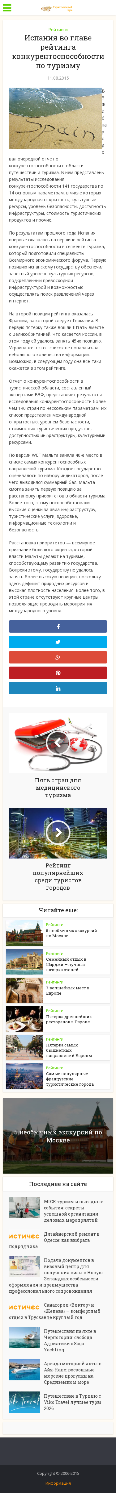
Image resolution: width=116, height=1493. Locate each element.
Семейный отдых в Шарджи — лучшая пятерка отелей (66, 964)
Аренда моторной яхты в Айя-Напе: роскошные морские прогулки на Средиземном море (72, 1373)
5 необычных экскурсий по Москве (71, 933)
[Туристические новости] (58, 7)
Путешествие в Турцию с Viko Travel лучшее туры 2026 (72, 1402)
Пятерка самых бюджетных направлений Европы (69, 1050)
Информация (58, 1483)
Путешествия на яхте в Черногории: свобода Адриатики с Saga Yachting (70, 1340)
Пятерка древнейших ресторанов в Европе (69, 1019)
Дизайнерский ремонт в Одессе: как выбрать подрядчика (54, 1240)
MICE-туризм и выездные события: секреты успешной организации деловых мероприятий (73, 1211)
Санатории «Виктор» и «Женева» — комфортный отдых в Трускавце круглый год (55, 1311)
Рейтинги (58, 29)
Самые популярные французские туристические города (70, 1079)
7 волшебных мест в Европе (67, 990)
